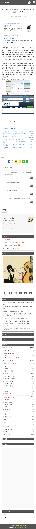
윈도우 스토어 (19, 383)
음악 (19, 422)
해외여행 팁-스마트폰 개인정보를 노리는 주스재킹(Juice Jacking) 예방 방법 (18, 314)
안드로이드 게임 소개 (19, 371)
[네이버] (23, 161)
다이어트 (19, 414)
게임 (19, 366)
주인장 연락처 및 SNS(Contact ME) (13, 242)
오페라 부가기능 (19, 386)
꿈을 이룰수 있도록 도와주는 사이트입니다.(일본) (13, 132)
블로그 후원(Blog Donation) (11, 245)
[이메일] (30, 293)
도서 (19, 411)
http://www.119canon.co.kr (10, 23)
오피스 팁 (19, 355)
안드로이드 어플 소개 (19, 397)
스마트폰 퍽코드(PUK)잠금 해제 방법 (13, 311)
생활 (19, 399)
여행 (19, 407)
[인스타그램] (15, 293)
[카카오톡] (16, 161)
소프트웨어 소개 (19, 350)
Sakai (16, 525)
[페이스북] (9, 161)
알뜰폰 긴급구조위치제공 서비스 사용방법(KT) (15, 318)
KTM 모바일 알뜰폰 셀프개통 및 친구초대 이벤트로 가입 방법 (18, 303)
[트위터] (12, 161)
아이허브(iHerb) (19, 404)
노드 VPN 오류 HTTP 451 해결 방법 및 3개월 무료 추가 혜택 (17, 307)
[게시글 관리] (10, 121)
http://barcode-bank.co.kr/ (10, 35)
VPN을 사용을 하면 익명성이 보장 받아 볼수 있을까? (17, 321)
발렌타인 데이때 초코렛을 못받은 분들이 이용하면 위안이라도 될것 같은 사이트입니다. (14, 135)
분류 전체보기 (18, 347)
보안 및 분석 (19, 360)
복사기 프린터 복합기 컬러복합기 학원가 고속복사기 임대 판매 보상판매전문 (13, 29)
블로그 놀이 (19, 416)
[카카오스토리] (20, 161)
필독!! (6, 239)
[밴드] (27, 161)
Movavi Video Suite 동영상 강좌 (19, 358)
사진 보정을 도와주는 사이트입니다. (10, 138)
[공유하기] (8, 121)
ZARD (19, 424)
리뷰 (19, 419)
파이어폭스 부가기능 (19, 379)
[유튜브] (20, 293)
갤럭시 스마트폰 (19, 402)
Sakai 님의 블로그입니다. (9, 224)
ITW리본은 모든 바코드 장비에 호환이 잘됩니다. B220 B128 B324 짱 (18, 41)
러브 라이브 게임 (19, 373)
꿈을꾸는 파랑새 (5, 2)
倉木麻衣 (19, 427)
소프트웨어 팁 (19, 353)
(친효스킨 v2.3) (23, 527)
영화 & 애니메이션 (19, 363)
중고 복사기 (7, 26)
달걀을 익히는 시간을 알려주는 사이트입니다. (12, 139)
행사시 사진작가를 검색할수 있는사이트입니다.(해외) (14, 133)
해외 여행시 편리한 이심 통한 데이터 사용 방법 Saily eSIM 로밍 (17, 324)
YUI (19, 431)
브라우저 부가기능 (19, 376)
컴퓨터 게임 (19, 368)
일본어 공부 (19, 393)
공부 (19, 389)
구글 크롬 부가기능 (19, 381)
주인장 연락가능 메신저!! (11, 248)
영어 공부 (19, 391)
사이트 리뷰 (14, 16)
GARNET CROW (19, 429)
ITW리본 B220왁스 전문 (12, 38)
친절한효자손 (17, 527)
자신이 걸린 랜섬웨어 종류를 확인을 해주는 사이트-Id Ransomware (17, 328)
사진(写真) (19, 409)
